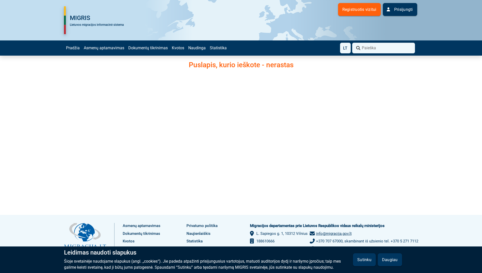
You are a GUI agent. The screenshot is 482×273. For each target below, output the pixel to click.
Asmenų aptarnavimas (104, 48)
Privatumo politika (202, 225)
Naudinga (197, 48)
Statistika (218, 48)
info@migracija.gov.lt (334, 233)
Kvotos (178, 48)
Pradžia (73, 48)
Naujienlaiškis (198, 233)
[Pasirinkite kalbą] (345, 48)
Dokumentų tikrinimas (148, 48)
